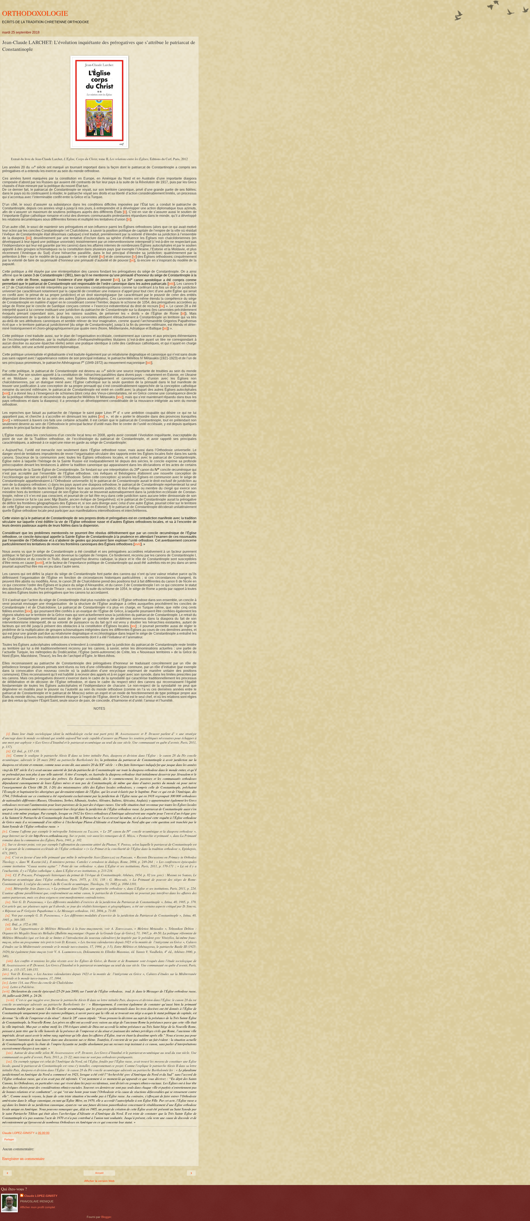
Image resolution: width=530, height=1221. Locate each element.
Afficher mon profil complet (37, 1207)
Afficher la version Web (99, 1181)
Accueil (99, 1173)
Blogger (106, 1217)
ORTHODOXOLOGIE (35, 13)
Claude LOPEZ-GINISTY (40, 1195)
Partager (9, 1139)
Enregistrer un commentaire (23, 1158)
